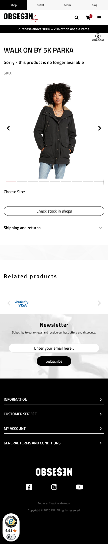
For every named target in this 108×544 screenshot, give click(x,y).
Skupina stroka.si (60, 503)
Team (67, 5)
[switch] (11, 536)
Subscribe (54, 361)
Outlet (40, 5)
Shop (14, 5)
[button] (100, 82)
